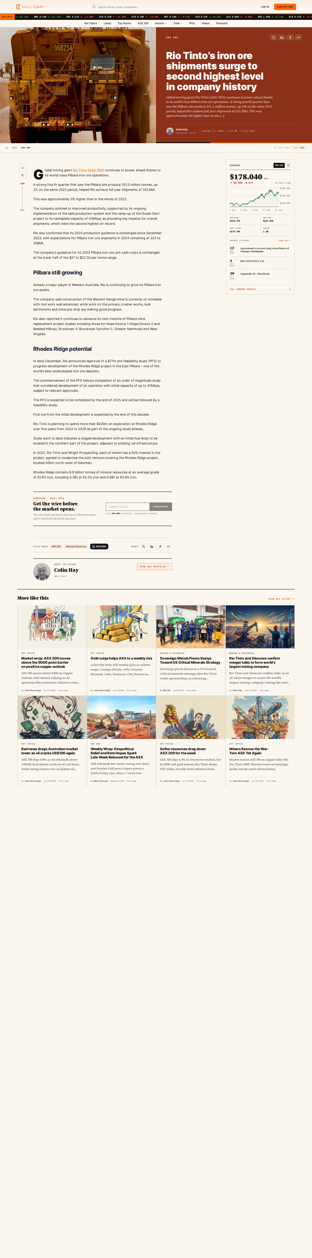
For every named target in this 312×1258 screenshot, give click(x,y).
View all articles (153, 566)
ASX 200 (143, 23)
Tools (177, 23)
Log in (265, 6)
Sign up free (285, 6)
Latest (107, 23)
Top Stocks (124, 23)
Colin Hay (182, 129)
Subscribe (160, 506)
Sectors (159, 23)
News (14, 148)
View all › (285, 240)
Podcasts (222, 23)
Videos (206, 23)
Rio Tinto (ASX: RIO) (88, 170)
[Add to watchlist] (288, 165)
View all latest (279, 599)
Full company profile (243, 289)
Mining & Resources (76, 546)
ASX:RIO (101, 546)
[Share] (22, 168)
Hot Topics (90, 23)
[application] (260, 199)
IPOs (192, 23)
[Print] (22, 175)
